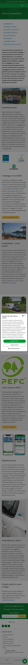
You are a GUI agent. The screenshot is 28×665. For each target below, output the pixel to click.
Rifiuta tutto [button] (14, 345)
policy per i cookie (6, 336)
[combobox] (23, 316)
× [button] (24, 315)
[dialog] (14, 332)
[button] (14, 348)
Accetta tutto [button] (14, 341)
